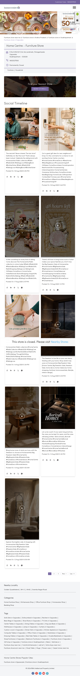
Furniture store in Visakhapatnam (37, 662)
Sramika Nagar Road (39, 589)
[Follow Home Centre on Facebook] (32, 673)
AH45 (28, 589)
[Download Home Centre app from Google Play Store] (77, 16)
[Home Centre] (12, 7)
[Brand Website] (47, 673)
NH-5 (23, 589)
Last (71, 574)
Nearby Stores (59, 342)
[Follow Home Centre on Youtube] (43, 673)
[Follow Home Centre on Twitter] (40, 673)
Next (63, 574)
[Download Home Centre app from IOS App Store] (77, 21)
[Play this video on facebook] (22, 226)
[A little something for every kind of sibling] (22, 226)
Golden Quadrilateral (11, 589)
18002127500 (71, 2)
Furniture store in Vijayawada (14, 662)
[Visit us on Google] (36, 673)
